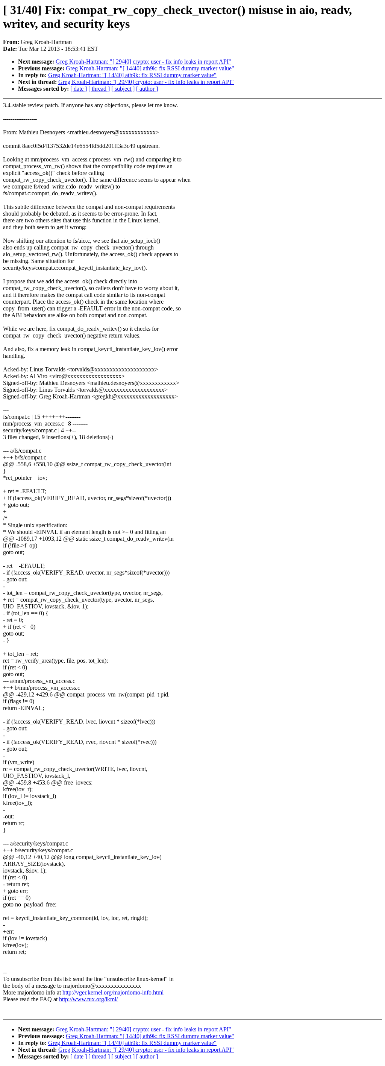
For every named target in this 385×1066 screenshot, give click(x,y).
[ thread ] (99, 88)
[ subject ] (123, 88)
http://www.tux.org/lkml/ (88, 999)
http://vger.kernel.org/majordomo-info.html (113, 992)
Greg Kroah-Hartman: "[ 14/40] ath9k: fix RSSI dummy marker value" (150, 68)
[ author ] (147, 88)
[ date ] (78, 88)
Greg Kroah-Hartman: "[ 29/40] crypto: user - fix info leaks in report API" (143, 61)
